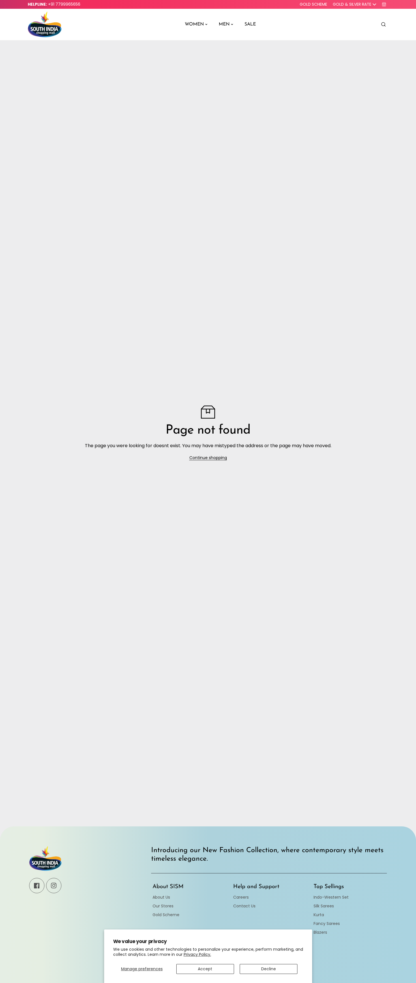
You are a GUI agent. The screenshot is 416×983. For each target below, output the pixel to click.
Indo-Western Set (331, 897)
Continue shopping (208, 457)
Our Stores (163, 906)
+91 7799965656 (64, 4)
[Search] (383, 24)
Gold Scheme (313, 4)
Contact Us (244, 906)
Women (194, 24)
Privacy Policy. (197, 954)
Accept (205, 969)
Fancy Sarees (327, 923)
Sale (250, 24)
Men (224, 24)
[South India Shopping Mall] (45, 24)
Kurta (319, 915)
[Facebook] (36, 885)
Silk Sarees (324, 906)
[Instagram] (53, 885)
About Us (161, 897)
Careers (241, 897)
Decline (268, 969)
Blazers (320, 932)
